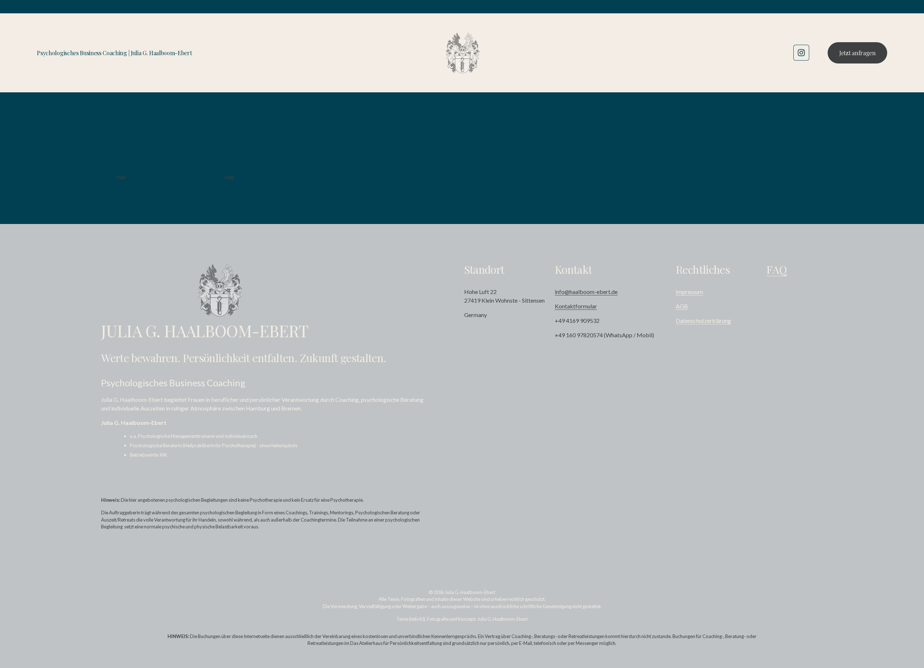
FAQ (776, 269)
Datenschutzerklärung (703, 320)
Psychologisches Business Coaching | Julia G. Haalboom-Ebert (114, 53)
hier (121, 176)
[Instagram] (801, 53)
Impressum (689, 291)
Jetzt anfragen (857, 53)
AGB (682, 306)
